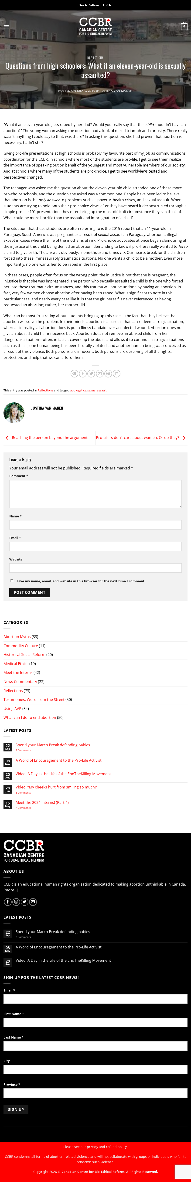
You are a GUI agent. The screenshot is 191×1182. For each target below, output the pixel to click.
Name (15, 516)
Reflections (95, 57)
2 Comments (29, 750)
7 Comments (28, 807)
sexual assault (97, 390)
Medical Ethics (15, 663)
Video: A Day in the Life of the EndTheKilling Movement (63, 774)
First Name (13, 1014)
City (6, 1061)
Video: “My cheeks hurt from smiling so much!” (56, 787)
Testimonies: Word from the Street (34, 699)
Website (15, 559)
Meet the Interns (18, 672)
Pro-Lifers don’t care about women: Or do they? (138, 437)
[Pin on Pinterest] (108, 373)
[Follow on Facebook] (8, 902)
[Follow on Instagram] (16, 902)
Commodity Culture (20, 645)
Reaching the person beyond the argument (49, 437)
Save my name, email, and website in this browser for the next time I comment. (81, 581)
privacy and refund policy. (107, 1147)
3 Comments (27, 792)
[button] (6, 26)
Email (15, 538)
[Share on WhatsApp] (74, 373)
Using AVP (12, 708)
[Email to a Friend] (100, 373)
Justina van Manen (117, 90)
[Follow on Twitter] (24, 902)
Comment (18, 476)
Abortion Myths (17, 636)
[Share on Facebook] (83, 373)
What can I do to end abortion (29, 717)
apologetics (78, 390)
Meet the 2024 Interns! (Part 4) (42, 802)
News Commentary (20, 681)
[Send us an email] (33, 902)
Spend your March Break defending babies (53, 745)
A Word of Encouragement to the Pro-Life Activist (59, 760)
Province (11, 1084)
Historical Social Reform (24, 654)
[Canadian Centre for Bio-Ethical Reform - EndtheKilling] (95, 26)
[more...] (10, 890)
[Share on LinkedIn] (116, 373)
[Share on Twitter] (91, 373)
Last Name (13, 1037)
